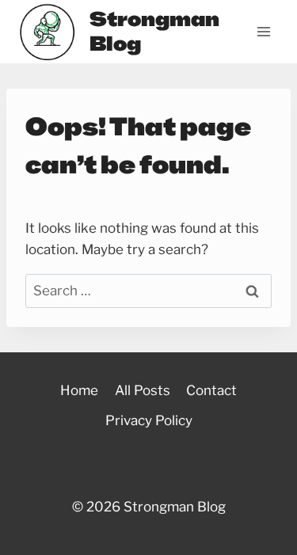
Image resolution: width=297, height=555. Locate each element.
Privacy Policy (148, 420)
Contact (211, 390)
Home (79, 390)
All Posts (142, 390)
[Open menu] (263, 31)
